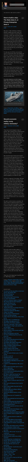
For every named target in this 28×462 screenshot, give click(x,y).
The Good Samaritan (8, 295)
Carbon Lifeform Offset (9, 328)
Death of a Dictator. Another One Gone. (12, 345)
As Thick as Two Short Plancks (11, 449)
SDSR (9, 283)
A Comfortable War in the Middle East (12, 439)
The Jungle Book (7, 338)
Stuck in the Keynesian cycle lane (11, 333)
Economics (21, 279)
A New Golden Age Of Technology (11, 297)
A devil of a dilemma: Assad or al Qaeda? (13, 300)
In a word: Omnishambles (9, 298)
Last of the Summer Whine (10, 451)
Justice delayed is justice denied (11, 359)
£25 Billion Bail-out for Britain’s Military (12, 389)
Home (5, 8)
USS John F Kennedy (16, 111)
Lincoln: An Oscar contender (10, 315)
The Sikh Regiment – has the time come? (13, 446)
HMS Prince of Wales (8, 109)
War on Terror (10, 284)
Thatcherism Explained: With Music (12, 310)
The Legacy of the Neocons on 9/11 (11, 321)
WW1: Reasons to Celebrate (10, 304)
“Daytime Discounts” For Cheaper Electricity (14, 307)
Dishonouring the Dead (9, 369)
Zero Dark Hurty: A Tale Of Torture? (11, 313)
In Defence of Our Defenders (10, 347)
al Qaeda (17, 281)
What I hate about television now (11, 344)
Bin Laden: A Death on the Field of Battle (13, 421)
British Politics (11, 108)
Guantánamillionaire (8, 357)
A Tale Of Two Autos (8, 306)
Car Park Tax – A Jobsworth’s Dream (12, 442)
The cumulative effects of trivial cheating (13, 419)
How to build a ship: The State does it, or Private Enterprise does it (11, 21)
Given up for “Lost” (8, 455)
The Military (16, 108)
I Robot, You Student (8, 312)
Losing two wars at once (9, 434)
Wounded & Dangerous (9, 294)
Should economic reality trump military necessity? (11, 121)
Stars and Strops (7, 448)
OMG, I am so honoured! (9, 460)
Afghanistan (10, 279)
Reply (15, 284)
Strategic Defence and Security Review (15, 110)
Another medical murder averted (11, 348)
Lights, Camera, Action (9, 452)
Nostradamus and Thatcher (10, 309)
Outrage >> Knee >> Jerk (9, 454)
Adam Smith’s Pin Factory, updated (12, 322)
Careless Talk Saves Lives (9, 303)
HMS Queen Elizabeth (17, 109)
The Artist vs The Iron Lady (10, 341)
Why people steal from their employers (12, 301)
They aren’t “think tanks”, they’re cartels (13, 324)
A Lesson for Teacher (8, 390)
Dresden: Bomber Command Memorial (12, 440)
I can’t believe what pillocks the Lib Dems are (14, 339)
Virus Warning (7, 458)
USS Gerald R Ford (7, 111)
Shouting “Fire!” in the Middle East (11, 319)
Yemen (10, 281)
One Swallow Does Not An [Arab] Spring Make (14, 412)
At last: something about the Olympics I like (13, 401)
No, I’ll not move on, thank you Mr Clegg (13, 457)
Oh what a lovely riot (8, 356)
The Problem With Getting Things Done (12, 342)
